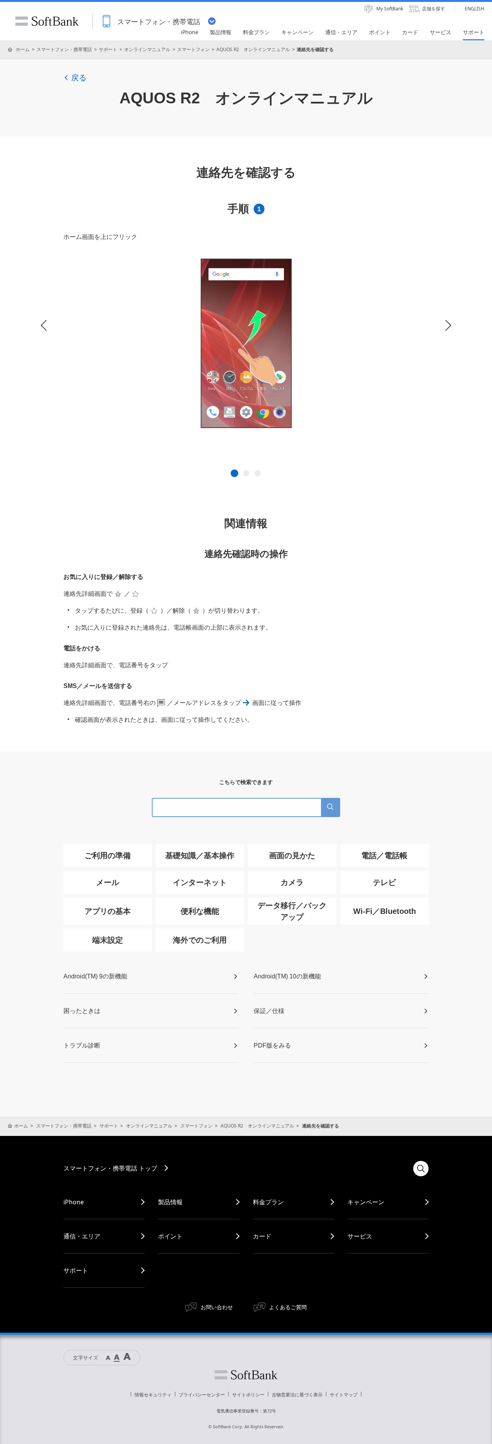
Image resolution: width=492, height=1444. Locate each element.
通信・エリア (81, 1236)
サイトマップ (343, 1394)
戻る (78, 77)
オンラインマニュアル (147, 49)
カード (262, 1236)
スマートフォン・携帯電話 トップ (110, 1168)
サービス (359, 1236)
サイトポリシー (248, 1394)
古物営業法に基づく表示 (297, 1394)
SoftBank (47, 21)
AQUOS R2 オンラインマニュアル (253, 49)
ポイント (170, 1236)
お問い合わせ (217, 1307)
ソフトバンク (246, 1374)
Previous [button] (46, 325)
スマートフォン (193, 49)
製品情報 (170, 1202)
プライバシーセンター (202, 1394)
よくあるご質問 (288, 1307)
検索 (421, 1168)
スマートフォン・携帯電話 (64, 49)
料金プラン (268, 1202)
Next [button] (446, 325)
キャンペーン (365, 1202)
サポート (108, 49)
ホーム (23, 49)
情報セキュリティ (153, 1394)
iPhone (73, 1202)
